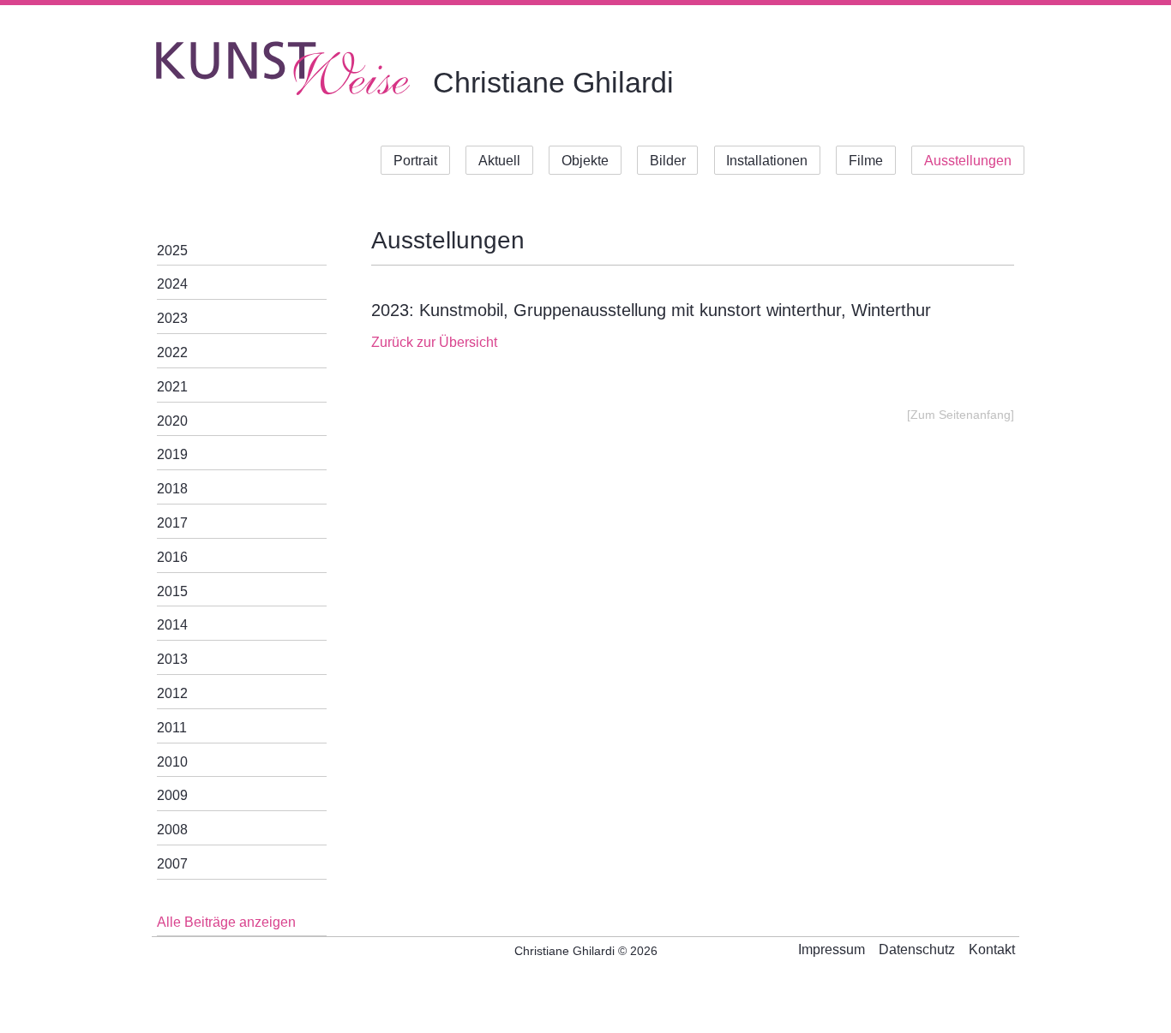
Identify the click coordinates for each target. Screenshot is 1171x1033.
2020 (172, 421)
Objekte (585, 160)
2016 (172, 557)
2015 (172, 591)
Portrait (415, 160)
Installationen (767, 160)
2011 (172, 727)
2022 (172, 352)
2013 (172, 659)
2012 (172, 693)
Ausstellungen (968, 160)
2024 (172, 284)
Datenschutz (917, 949)
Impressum (831, 949)
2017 (172, 523)
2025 (172, 250)
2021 (172, 386)
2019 (172, 454)
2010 (172, 762)
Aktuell (499, 160)
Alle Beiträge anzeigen (226, 922)
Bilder (668, 160)
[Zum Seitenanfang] (960, 415)
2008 (172, 829)
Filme (866, 160)
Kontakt (992, 949)
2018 (172, 488)
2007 (172, 864)
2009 (172, 795)
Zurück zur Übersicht (434, 342)
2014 (172, 625)
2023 (172, 318)
